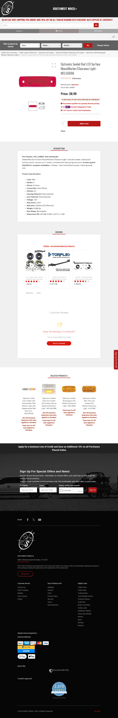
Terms (50, 602)
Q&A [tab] (38, 292)
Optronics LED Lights (46, 53)
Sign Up (92, 490)
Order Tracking (23, 590)
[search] (47, 25)
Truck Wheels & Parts (85, 596)
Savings (80, 622)
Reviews (81, 625)
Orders (20, 599)
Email (42, 485)
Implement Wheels (84, 611)
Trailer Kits (81, 602)
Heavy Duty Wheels (84, 614)
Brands (80, 617)
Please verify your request (70, 485)
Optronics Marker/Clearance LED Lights (70, 53)
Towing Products (84, 599)
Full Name (24, 485)
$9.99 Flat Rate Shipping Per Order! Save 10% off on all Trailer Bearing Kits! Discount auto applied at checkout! (57, 19)
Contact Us (25, 574)
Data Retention (53, 605)
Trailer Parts (82, 587)
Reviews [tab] (29, 292)
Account (19, 31)
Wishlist (20, 593)
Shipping (51, 587)
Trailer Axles (82, 590)
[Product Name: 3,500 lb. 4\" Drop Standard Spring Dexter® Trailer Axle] (83, 269)
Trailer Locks (82, 608)
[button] (10, 45)
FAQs (49, 593)
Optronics (74, 85)
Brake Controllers (84, 605)
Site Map (97, 711)
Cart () (60, 31)
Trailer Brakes (83, 593)
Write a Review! (59, 343)
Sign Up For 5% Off (116, 360)
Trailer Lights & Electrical (28, 53)
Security (50, 599)
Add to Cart (84, 124)
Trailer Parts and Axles (9, 53)
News (80, 620)
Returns (50, 590)
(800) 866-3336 (23, 562)
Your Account (22, 596)
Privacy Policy (53, 596)
